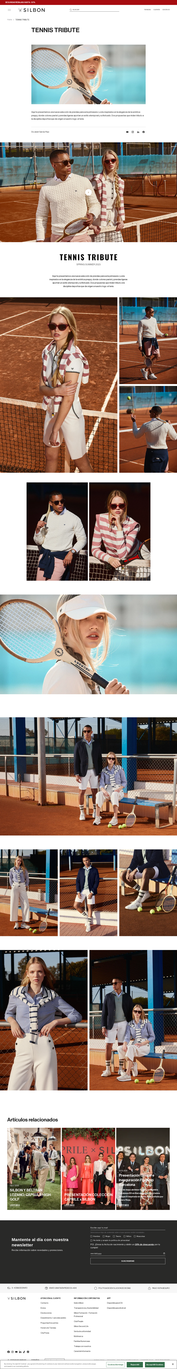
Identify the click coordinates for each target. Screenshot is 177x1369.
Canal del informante (82, 1351)
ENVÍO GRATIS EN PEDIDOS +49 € (63, 1288)
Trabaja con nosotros (82, 1346)
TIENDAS (147, 9)
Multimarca (78, 1336)
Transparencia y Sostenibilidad (86, 1308)
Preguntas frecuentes (49, 1323)
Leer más (15, 1205)
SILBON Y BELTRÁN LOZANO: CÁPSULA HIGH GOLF (30, 1194)
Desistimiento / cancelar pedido (53, 1318)
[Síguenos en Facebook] (8, 1352)
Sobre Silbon (79, 1303)
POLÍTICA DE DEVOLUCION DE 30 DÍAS (114, 1288)
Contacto (44, 1303)
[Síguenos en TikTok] (24, 1352)
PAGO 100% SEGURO (161, 1288)
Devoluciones (46, 1313)
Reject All (135, 1364)
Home (9, 20)
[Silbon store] (31, 10)
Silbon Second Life (81, 1326)
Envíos (43, 1308)
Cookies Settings (115, 1364)
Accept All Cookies (154, 1364)
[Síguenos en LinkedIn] (138, 132)
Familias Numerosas (82, 1341)
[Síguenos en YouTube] (127, 132)
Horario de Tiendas (48, 1328)
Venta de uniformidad (82, 1331)
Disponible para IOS (114, 1303)
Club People (78, 1321)
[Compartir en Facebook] (144, 132)
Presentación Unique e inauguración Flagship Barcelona (136, 1180)
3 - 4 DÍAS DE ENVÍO (19, 1288)
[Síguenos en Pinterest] (28, 1352)
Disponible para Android (116, 1308)
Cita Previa (45, 1333)
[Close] (173, 1364)
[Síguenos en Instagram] (133, 132)
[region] (88, 1364)
